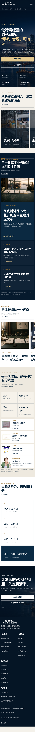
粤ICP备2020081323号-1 (8, 713)
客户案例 (20, 638)
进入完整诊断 (4, 495)
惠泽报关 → (4, 682)
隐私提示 (3, 723)
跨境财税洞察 (22, 655)
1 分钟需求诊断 (17, 65)
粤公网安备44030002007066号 (10, 718)
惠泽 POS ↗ (4, 665)
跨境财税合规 (5, 638)
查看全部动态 (4, 316)
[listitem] (17, 424)
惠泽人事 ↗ (4, 678)
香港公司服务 (5, 647)
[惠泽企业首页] (8, 3)
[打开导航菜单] (31, 3)
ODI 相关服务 (5, 651)
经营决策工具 (22, 651)
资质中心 (20, 642)
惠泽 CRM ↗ (5, 669)
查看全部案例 (4, 173)
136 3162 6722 (5, 692)
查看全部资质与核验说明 (7, 386)
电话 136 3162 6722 (17, 603)
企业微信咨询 (17, 597)
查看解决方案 (17, 59)
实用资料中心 (22, 647)
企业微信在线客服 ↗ (7, 701)
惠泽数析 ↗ (4, 674)
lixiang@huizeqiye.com (8, 696)
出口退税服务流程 (6, 642)
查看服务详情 (4, 104)
